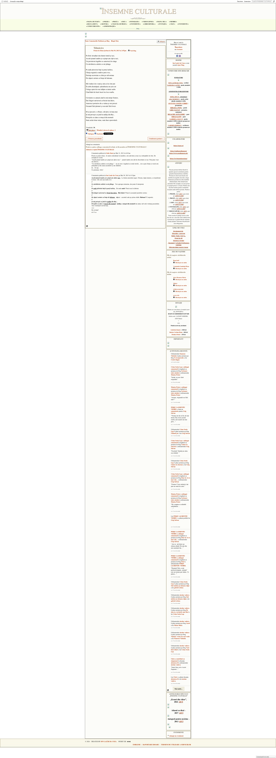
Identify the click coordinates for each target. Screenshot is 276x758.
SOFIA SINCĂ (174, 97)
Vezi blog (133, 51)
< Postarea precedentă (94, 138)
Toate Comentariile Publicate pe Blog (97, 41)
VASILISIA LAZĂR (173, 85)
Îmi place (92, 130)
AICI (180, 194)
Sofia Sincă (109, 153)
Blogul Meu (115, 41)
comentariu (174, 411)
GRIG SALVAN (175, 110)
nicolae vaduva (184, 595)
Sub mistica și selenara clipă (180, 586)
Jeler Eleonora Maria (179, 277)
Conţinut (87, 226)
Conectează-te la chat (263, 756)
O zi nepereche (179, 358)
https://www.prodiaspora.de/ (178, 153)
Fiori (183, 561)
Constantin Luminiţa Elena (181, 266)
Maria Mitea (178, 625)
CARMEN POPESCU (175, 125)
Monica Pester (176, 334)
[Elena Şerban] (88, 52)
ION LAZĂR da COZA (175, 83)
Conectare (247, 1)
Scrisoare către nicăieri (179, 372)
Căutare (274, 1)
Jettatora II (174, 663)
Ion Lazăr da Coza (112, 175)
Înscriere (240, 1)
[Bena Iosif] (169, 263)
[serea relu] (169, 298)
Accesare (180, 49)
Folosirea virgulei (178, 240)
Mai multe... (179, 689)
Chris (173, 659)
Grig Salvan (186, 433)
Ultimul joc (174, 433)
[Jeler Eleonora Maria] (169, 280)
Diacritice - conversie (178, 233)
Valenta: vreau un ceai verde (180, 636)
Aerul (188, 623)
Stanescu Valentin (180, 638)
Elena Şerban (104, 50)
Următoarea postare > (156, 138)
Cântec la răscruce (177, 465)
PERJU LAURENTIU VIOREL (178, 408)
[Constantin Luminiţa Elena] (169, 269)
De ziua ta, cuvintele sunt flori (179, 611)
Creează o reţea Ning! (16, 1)
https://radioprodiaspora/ (178, 151)
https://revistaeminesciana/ (178, 158)
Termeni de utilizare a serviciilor (176, 744)
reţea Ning (180, 65)
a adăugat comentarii (177, 535)
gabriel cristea (178, 587)
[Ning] (4, 1)
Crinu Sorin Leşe (176, 367)
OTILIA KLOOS (178, 289)
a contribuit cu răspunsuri (178, 660)
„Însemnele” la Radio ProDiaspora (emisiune (178, 244)
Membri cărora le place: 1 (106, 130)
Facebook (100, 134)
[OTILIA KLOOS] (169, 292)
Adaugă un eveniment (176, 736)
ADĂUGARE (179, 196)
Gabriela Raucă (175, 330)
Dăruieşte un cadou (181, 263)
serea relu (176, 295)
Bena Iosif (176, 260)
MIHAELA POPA (176, 108)
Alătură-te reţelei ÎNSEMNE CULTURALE (100, 149)
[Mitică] (169, 286)
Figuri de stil (178, 238)
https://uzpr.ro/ (178, 145)
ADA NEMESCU (174, 99)
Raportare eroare (151, 744)
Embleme (136, 744)
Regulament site (178, 231)
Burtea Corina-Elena (175, 332)
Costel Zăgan (175, 360)
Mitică (175, 283)
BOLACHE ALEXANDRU (176, 114)
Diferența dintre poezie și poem (178, 247)
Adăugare (162, 41)
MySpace (91, 134)
